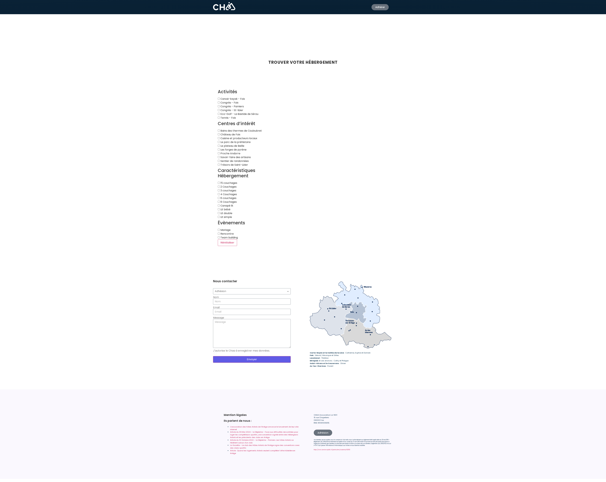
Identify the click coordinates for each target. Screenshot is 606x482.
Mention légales (235, 415)
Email (216, 307)
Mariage (225, 230)
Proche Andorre (230, 153)
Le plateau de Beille (232, 146)
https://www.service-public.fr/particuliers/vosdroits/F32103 (332, 450)
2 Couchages (228, 187)
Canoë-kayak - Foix (232, 99)
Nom (216, 297)
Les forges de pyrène (233, 149)
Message (218, 317)
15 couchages (228, 183)
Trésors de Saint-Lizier (234, 165)
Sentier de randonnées (234, 161)
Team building (229, 237)
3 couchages (228, 190)
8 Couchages (228, 202)
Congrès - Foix (229, 102)
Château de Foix (230, 134)
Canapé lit (226, 205)
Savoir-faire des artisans (235, 157)
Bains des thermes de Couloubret (241, 131)
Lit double (226, 213)
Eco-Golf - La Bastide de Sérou (239, 114)
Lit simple (226, 217)
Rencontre (227, 234)
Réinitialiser (227, 242)
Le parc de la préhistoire (235, 142)
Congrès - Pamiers (232, 106)
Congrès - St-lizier (231, 110)
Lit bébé (225, 209)
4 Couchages (228, 194)
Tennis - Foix (228, 118)
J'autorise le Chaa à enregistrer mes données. (241, 350)
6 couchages (228, 198)
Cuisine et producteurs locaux (238, 138)
